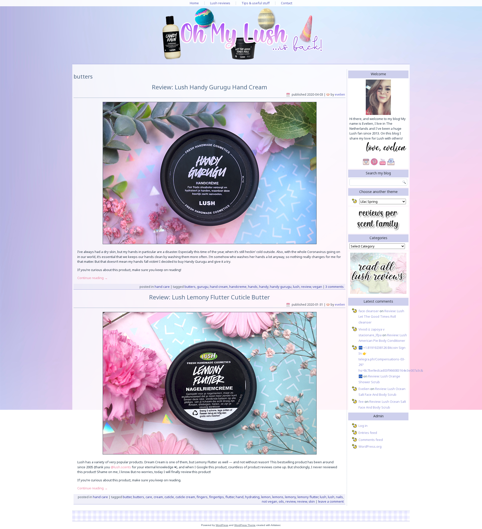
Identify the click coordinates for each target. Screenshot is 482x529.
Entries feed (367, 432)
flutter (229, 497)
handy (263, 286)
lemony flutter (307, 497)
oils (281, 501)
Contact (286, 3)
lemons (277, 497)
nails (339, 497)
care (149, 497)
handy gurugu (280, 286)
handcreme (238, 286)
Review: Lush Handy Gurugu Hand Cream (209, 87)
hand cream (219, 286)
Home (194, 3)
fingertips (216, 497)
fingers (202, 497)
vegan (317, 286)
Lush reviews (220, 3)
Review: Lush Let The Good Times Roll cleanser (381, 317)
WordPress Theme (245, 525)
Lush (296, 286)
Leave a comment (331, 501)
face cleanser (368, 311)
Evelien (340, 94)
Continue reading (92, 278)
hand (240, 497)
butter (127, 497)
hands (253, 286)
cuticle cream (185, 497)
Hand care (162, 286)
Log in (363, 425)
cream (158, 497)
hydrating (252, 497)
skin (312, 501)
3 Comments (334, 286)
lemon (266, 497)
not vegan (269, 501)
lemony (290, 497)
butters (190, 286)
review (306, 286)
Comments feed (370, 439)
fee (361, 401)
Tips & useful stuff (256, 3)
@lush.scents (121, 467)
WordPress (222, 525)
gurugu (202, 286)
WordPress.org (370, 446)
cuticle (169, 497)
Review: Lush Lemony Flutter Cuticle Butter (209, 297)
